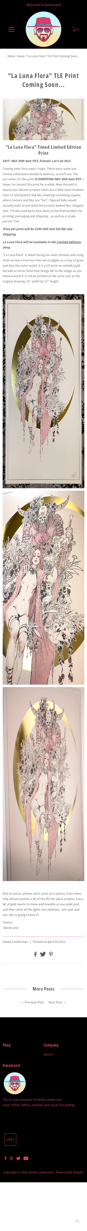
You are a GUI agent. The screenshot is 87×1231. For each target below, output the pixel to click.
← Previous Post (32, 1002)
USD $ (10, 1139)
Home (11, 56)
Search (48, 1054)
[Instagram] (11, 1159)
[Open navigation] (11, 29)
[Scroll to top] (77, 1221)
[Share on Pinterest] (51, 955)
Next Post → (57, 1002)
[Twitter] (18, 1159)
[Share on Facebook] (35, 955)
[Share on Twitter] (43, 955)
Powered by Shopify (69, 1172)
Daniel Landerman (40, 1172)
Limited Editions (69, 242)
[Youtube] (25, 1159)
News (20, 56)
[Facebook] (5, 1159)
